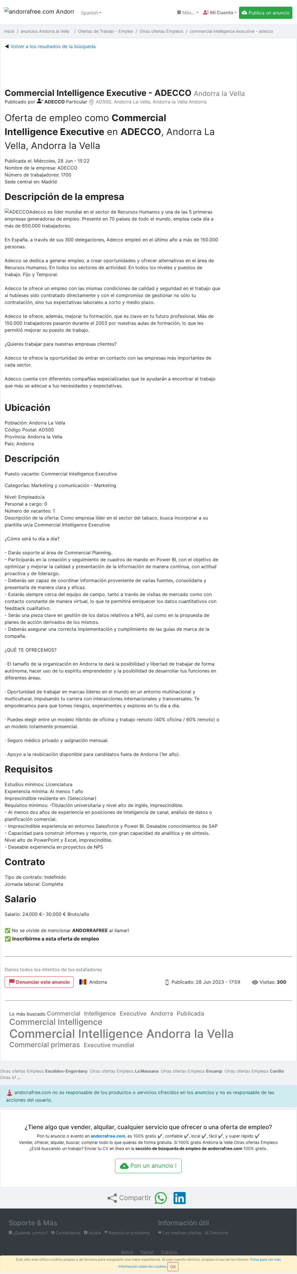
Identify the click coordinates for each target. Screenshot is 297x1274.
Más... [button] (188, 12)
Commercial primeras (44, 1044)
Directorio (218, 1232)
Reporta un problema (128, 1232)
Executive (133, 1013)
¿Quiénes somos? (30, 1232)
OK (173, 1266)
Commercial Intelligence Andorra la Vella (121, 1034)
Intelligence (100, 1013)
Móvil (126, 1252)
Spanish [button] (89, 13)
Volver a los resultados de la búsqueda (53, 46)
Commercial (63, 1013)
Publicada (190, 1013)
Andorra (161, 1013)
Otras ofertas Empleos (44, 1071)
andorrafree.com (108, 1135)
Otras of (8, 1077)
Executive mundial (109, 1045)
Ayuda (94, 1232)
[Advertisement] (148, 67)
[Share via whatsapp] (160, 1198)
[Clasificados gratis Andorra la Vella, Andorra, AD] (39, 13)
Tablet (146, 1252)
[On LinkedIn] (179, 1198)
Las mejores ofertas (182, 1232)
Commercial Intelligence (55, 1022)
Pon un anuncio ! (153, 1165)
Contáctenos (67, 1232)
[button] (220, 12)
